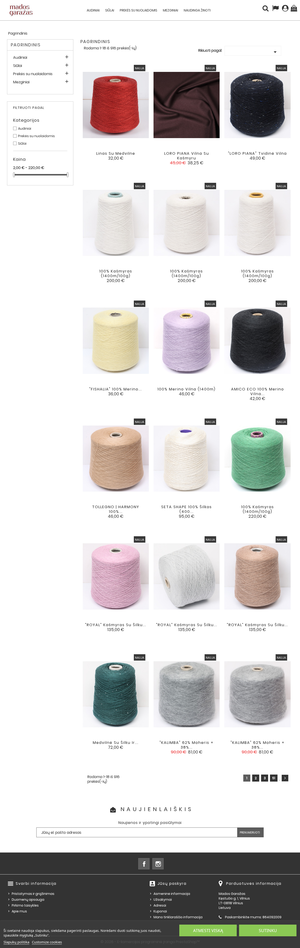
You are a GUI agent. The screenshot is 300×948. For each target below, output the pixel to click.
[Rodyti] (109, 157)
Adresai (160, 905)
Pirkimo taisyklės (25, 905)
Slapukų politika (16, 942)
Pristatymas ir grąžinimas (33, 893)
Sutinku (268, 930)
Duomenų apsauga (28, 899)
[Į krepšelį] (96, 157)
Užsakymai (163, 899)
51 (273, 778)
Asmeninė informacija (172, 893)
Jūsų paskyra (172, 883)
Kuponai (160, 911)
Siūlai (109, 10)
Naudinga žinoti (197, 10)
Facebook (144, 863)
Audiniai (93, 10)
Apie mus (19, 911)
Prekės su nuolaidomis (138, 10)
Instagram (158, 863)
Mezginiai (170, 10)
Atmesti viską (208, 930)
